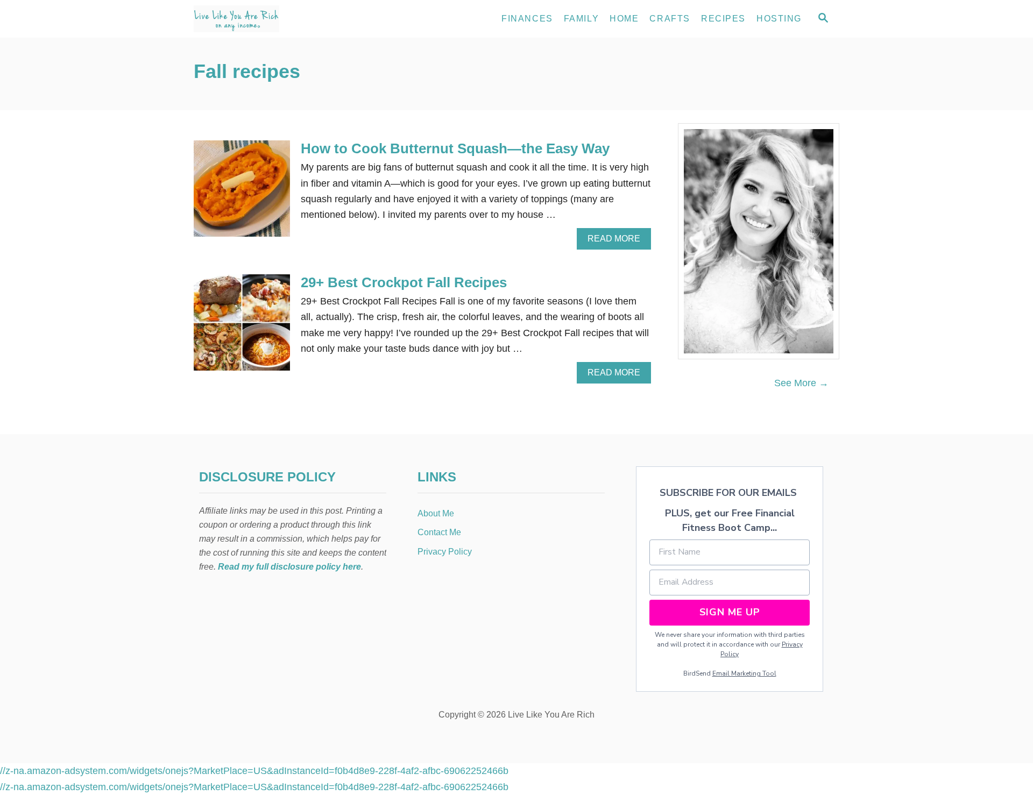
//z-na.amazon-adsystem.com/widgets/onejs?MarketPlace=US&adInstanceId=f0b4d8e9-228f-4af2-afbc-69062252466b (254, 770)
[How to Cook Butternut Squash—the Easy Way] (242, 193)
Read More (618, 241)
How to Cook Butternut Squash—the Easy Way (455, 148)
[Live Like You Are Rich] (290, 19)
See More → (801, 383)
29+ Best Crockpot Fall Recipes (404, 282)
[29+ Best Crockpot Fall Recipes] (242, 327)
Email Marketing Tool (744, 673)
